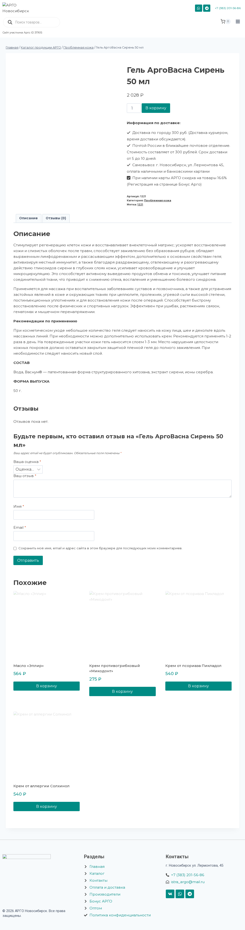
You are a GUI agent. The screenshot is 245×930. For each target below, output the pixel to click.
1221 (140, 204)
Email (19, 527)
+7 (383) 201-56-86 (228, 8)
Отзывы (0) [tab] (56, 218)
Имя (18, 506)
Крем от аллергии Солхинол (41, 786)
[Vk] (170, 894)
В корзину (155, 108)
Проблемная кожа (157, 200)
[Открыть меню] (238, 25)
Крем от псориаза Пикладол (193, 665)
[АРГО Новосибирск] (18, 8)
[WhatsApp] (198, 8)
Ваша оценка (27, 461)
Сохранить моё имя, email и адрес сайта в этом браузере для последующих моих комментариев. (100, 548)
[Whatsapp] (180, 894)
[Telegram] (206, 8)
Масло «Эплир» (28, 665)
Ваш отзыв (24, 475)
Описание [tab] (28, 218)
